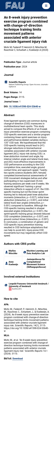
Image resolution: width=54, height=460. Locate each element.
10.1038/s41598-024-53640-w (25, 106)
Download (18, 358)
